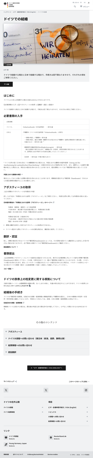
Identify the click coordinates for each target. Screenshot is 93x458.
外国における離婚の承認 (12, 174)
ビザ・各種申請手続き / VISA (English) (24, 12)
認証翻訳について (10, 247)
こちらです (24, 286)
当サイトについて (18, 454)
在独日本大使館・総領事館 (13, 303)
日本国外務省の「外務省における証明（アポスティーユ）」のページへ (28, 202)
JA (88, 2)
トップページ (7, 12)
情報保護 (6, 454)
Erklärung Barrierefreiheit (35, 454)
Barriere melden (53, 454)
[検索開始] (74, 5)
